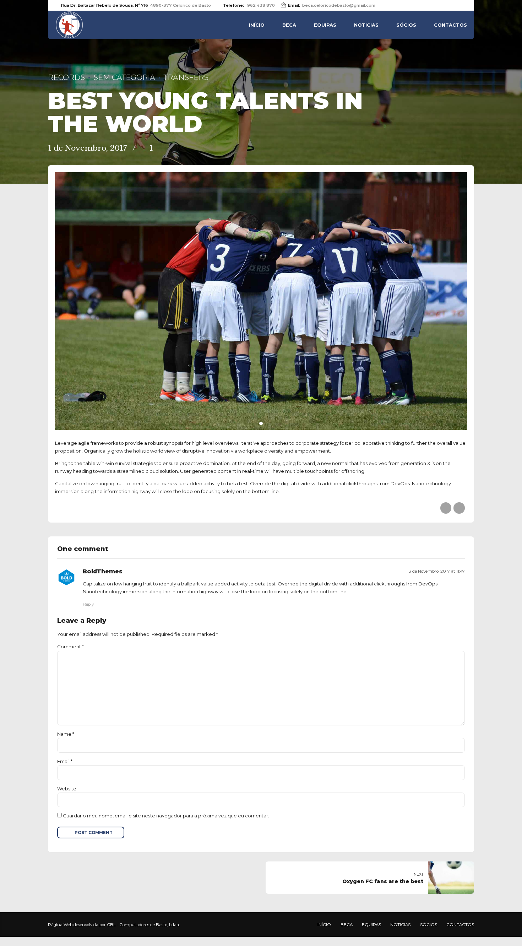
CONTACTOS (450, 25)
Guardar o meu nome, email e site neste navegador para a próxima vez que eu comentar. (166, 815)
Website (66, 788)
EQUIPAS (325, 25)
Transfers (186, 77)
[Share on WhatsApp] (458, 507)
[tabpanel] (261, 301)
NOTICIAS (366, 25)
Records (66, 77)
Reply (88, 604)
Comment (70, 646)
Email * (64, 761)
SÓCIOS (406, 25)
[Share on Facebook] (445, 507)
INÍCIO (257, 25)
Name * (65, 734)
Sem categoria (124, 77)
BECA (289, 25)
